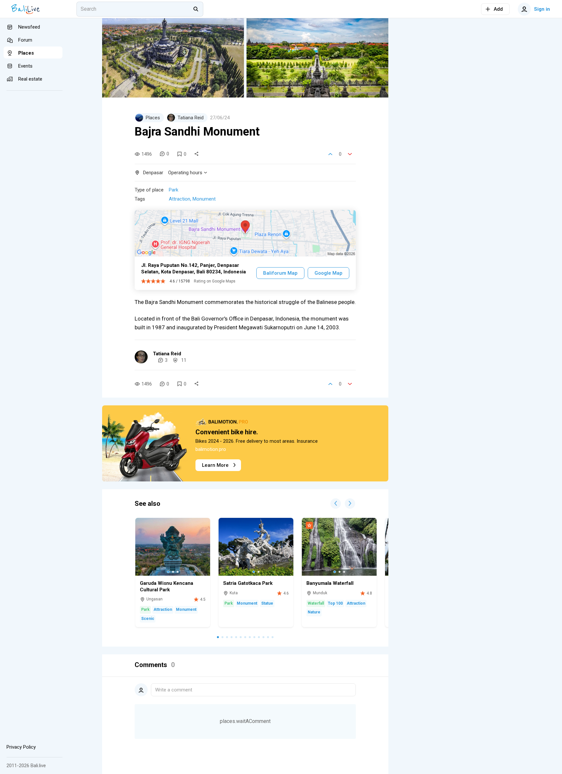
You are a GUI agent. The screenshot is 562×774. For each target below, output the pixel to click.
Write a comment (173, 690)
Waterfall (316, 603)
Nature (314, 612)
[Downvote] (350, 154)
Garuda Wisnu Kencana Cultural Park (166, 586)
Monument (204, 199)
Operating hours (185, 173)
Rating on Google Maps (214, 281)
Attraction (179, 199)
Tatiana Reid (167, 354)
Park (173, 190)
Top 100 (335, 603)
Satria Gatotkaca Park (248, 583)
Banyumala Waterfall (330, 583)
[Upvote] (330, 154)
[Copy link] (196, 154)
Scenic (147, 618)
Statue (267, 603)
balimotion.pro (210, 449)
